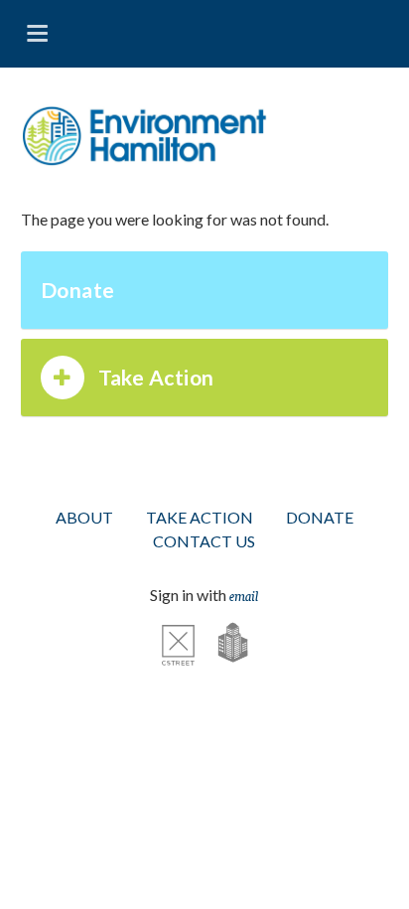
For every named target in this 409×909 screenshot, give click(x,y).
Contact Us (204, 540)
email (243, 595)
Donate (78, 289)
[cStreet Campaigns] (178, 642)
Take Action (156, 377)
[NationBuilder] (223, 642)
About (84, 517)
